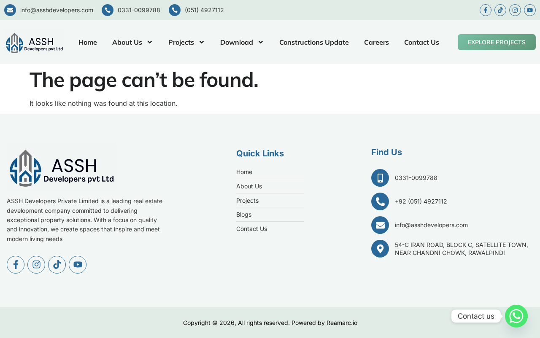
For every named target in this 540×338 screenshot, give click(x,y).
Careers (376, 42)
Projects (181, 42)
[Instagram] (515, 10)
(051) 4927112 (204, 9)
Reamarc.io (342, 322)
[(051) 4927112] (175, 10)
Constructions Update (314, 42)
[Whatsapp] (516, 316)
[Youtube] (530, 10)
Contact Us (421, 42)
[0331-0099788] (107, 10)
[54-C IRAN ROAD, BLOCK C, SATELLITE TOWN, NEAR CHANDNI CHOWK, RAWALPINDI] (380, 249)
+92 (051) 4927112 (421, 201)
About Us (127, 42)
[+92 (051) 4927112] (380, 201)
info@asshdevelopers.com (56, 9)
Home (87, 42)
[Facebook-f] (485, 10)
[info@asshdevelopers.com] (10, 10)
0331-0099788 (139, 9)
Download (236, 42)
